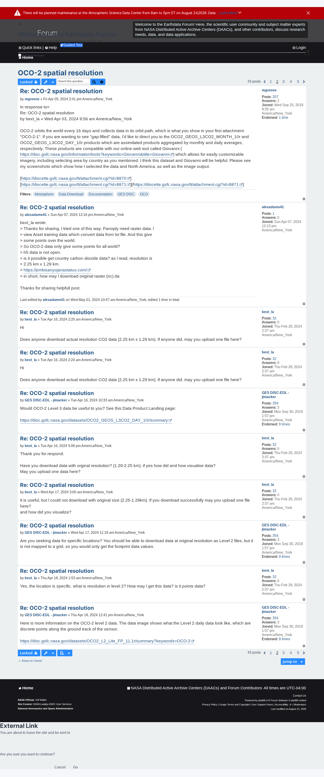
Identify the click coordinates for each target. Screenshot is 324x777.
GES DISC (126, 194)
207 (275, 97)
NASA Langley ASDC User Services (52, 704)
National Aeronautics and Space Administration (45, 708)
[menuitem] (194, 688)
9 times (284, 424)
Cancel (60, 767)
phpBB (261, 700)
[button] (265, 81)
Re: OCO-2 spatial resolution (61, 91)
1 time (283, 117)
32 (274, 318)
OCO (144, 194)
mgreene (269, 90)
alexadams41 (273, 207)
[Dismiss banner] (308, 13)
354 (275, 403)
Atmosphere (44, 194)
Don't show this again (33, 55)
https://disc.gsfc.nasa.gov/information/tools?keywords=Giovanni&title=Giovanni (94, 154)
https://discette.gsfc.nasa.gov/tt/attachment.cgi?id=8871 (73, 184)
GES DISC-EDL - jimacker (275, 395)
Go (75, 767)
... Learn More (227, 13)
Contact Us (299, 695)
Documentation (100, 194)
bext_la (268, 312)
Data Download (71, 194)
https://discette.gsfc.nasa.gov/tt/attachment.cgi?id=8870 (73, 178)
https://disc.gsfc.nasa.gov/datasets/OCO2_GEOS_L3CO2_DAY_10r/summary (94, 420)
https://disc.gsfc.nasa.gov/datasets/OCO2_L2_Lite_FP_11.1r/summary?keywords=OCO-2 (105, 641)
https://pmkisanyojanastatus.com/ (55, 270)
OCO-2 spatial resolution (60, 73)
